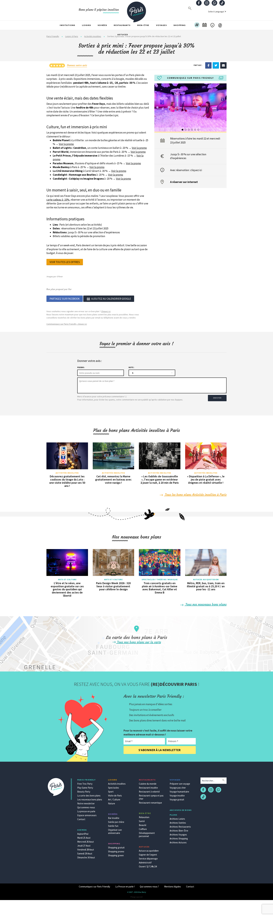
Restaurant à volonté (149, 791)
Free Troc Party (84, 783)
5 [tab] (195, 130)
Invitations (67, 25)
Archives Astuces (178, 842)
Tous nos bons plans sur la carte (138, 642)
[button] (197, 25)
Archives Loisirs (177, 818)
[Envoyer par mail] (223, 65)
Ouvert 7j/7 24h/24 (148, 866)
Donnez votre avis (77, 65)
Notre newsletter (86, 803)
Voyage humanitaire (179, 791)
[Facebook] (208, 65)
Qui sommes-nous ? (149, 886)
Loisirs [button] (86, 25)
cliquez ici (196, 170)
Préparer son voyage (180, 783)
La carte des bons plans (88, 795)
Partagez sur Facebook (65, 298)
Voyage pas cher (178, 787)
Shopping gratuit (116, 847)
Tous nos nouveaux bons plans (206, 604)
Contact (81, 819)
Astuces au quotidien (206, 579)
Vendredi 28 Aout (85, 849)
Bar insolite (113, 817)
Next (222, 108)
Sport (111, 791)
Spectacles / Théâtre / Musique (160, 579)
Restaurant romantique (150, 802)
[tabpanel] (190, 107)
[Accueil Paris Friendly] (136, 10)
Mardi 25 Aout (84, 837)
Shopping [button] (179, 25)
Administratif (145, 862)
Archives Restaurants (180, 826)
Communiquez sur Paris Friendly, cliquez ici (66, 324)
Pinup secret (136, 896)
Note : (131, 367)
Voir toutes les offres (65, 262)
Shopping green (116, 855)
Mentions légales (172, 886)
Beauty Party (83, 791)
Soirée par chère (116, 821)
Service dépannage (148, 858)
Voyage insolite (177, 795)
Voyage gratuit (177, 799)
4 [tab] (192, 130)
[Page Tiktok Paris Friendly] (222, 3)
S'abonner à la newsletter (160, 750)
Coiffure (143, 829)
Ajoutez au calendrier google (111, 298)
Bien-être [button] (143, 25)
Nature (111, 803)
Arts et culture (67, 579)
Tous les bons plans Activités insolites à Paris (195, 494)
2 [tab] (186, 130)
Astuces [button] (122, 34)
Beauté (142, 825)
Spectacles (113, 787)
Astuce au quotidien (149, 850)
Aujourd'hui (82, 833)
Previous (158, 108)
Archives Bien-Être (179, 830)
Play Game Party (85, 787)
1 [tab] (182, 130)
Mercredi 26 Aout (85, 841)
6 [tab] (198, 130)
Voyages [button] (161, 25)
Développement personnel (147, 834)
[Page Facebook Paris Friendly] (199, 3)
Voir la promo (66, 144)
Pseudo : (81, 367)
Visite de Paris (115, 795)
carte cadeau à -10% (57, 199)
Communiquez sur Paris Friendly (94, 886)
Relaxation (144, 817)
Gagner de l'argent (148, 854)
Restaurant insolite (148, 787)
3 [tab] (189, 130)
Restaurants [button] (122, 25)
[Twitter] (216, 65)
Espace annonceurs (87, 815)
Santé (142, 821)
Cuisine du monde (147, 783)
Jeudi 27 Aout (84, 845)
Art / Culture (114, 799)
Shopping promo (116, 851)
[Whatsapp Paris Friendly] (214, 3)
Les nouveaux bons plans (89, 799)
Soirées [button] (102, 25)
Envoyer (217, 398)
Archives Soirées (178, 822)
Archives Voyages (178, 834)
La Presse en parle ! (125, 886)
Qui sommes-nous (86, 807)
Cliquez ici (106, 311)
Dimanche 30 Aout (86, 857)
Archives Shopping (179, 838)
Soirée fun (113, 825)
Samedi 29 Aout (84, 853)
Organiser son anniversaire (115, 831)
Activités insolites (67, 473)
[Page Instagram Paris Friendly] (206, 3)
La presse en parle (86, 811)
